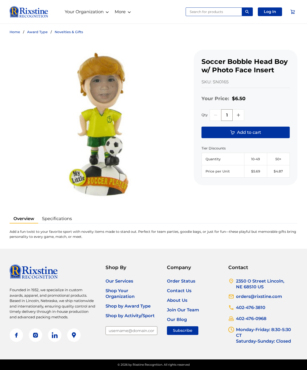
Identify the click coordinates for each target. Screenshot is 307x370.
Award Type (37, 32)
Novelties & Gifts (69, 32)
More (120, 11)
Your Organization (84, 11)
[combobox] (214, 12)
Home (15, 32)
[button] (270, 11)
